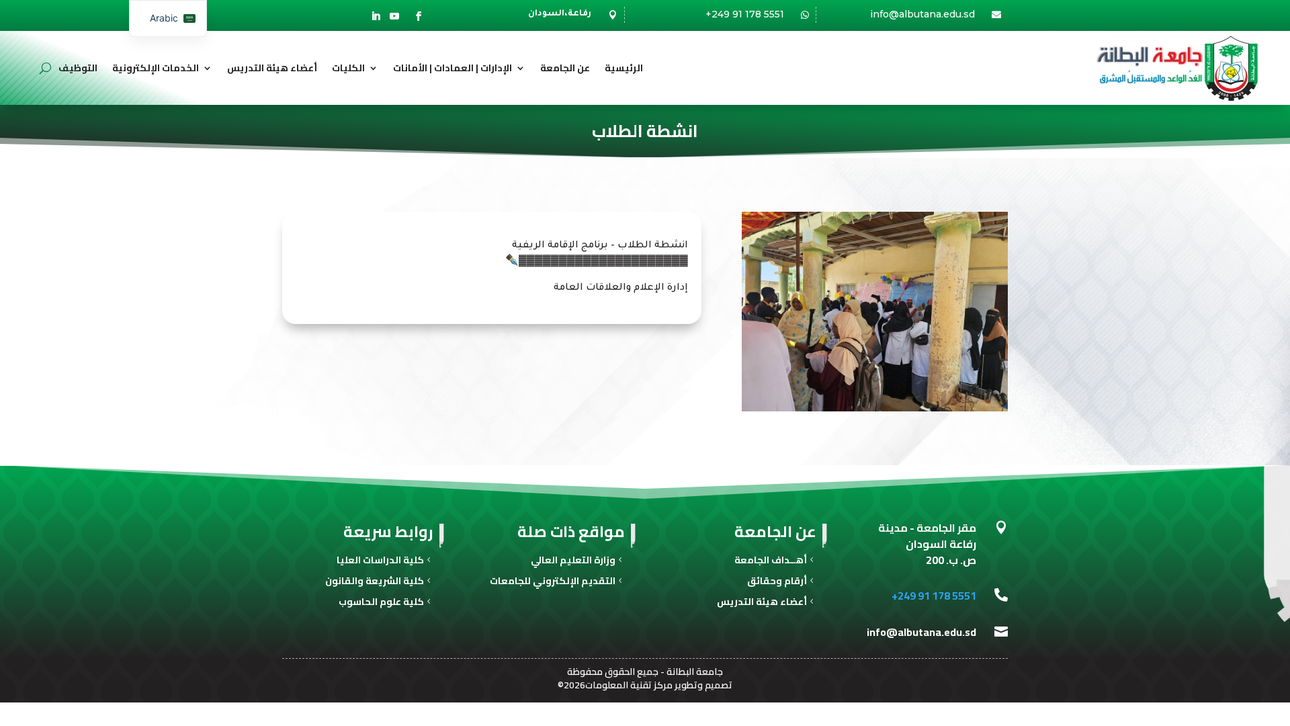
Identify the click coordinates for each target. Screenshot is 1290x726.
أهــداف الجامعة (770, 562)
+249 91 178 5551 (744, 14)
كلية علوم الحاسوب (381, 603)
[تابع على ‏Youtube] (394, 16)
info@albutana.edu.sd (922, 14)
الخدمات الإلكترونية (155, 68)
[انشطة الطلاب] (875, 409)
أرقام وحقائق (777, 582)
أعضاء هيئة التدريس (272, 68)
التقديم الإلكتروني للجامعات (552, 582)
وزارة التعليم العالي (573, 562)
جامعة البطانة (694, 671)
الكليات (348, 68)
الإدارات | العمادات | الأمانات (452, 68)
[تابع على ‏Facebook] (418, 16)
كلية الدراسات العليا (380, 562)
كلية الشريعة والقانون (374, 582)
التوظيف (77, 68)
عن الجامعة (565, 68)
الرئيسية (624, 68)
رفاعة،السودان (559, 14)
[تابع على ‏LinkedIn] (375, 16)
